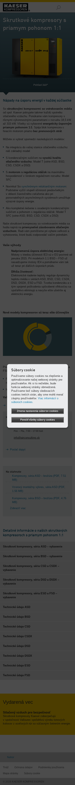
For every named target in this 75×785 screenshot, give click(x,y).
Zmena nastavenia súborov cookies (37, 411)
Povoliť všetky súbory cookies (37, 419)
